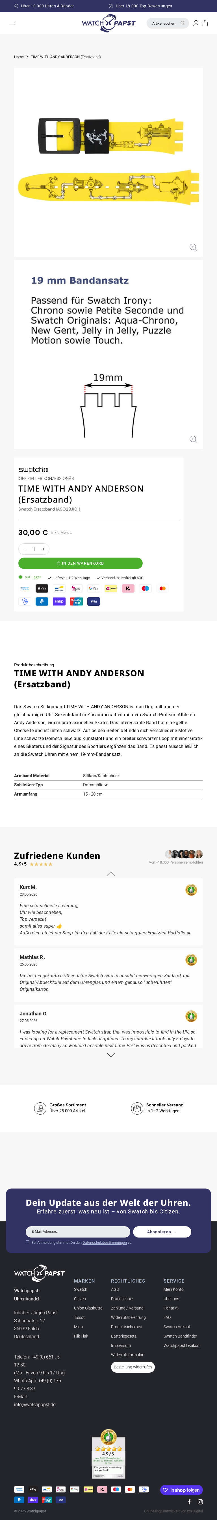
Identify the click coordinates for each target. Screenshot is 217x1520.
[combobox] (168, 23)
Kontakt (171, 1308)
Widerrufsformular (127, 1355)
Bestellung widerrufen (133, 1367)
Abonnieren (159, 1232)
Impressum (121, 1345)
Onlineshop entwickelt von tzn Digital (173, 1511)
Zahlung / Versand (127, 1308)
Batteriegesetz (123, 1336)
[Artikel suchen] (182, 23)
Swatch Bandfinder (180, 1336)
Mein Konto (174, 1289)
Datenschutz (122, 1298)
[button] (205, 23)
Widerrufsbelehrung (128, 1317)
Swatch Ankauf (177, 1327)
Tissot (79, 1317)
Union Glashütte (88, 1308)
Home (19, 57)
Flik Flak (81, 1336)
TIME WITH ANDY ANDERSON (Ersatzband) (66, 57)
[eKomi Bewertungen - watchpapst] (108, 1454)
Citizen (80, 1298)
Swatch (80, 1289)
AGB (115, 1289)
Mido (78, 1327)
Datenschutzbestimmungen (105, 1242)
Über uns (171, 1298)
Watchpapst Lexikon (181, 1345)
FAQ (167, 1317)
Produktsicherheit (126, 1327)
